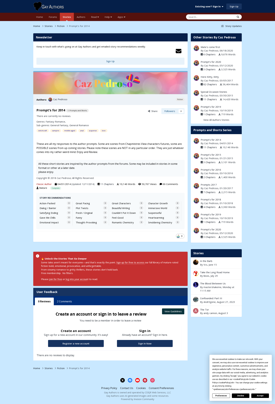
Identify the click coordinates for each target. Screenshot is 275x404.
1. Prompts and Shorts (77, 110)
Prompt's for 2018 (211, 199)
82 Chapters (210, 84)
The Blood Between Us (213, 283)
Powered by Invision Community (137, 399)
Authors (81, 16)
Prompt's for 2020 (211, 61)
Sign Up (234, 6)
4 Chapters (209, 207)
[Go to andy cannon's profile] (195, 311)
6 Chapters (209, 54)
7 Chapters (209, 192)
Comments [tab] (64, 301)
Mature (43, 187)
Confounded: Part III (216, 300)
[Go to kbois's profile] (195, 273)
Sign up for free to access (130, 262)
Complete (56, 188)
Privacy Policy (109, 388)
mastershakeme (212, 287)
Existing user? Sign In (208, 6)
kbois (206, 275)
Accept (260, 396)
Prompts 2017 (209, 184)
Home (39, 16)
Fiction (180, 99)
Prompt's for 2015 (211, 154)
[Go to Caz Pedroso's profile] (50, 99)
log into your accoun (76, 279)
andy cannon (210, 313)
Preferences (221, 396)
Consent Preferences (161, 388)
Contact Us (126, 388)
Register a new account (76, 343)
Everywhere (225, 16)
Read (94, 16)
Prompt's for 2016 (211, 169)
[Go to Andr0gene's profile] (195, 299)
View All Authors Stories (216, 119)
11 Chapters (107, 184)
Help (107, 16)
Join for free (55, 279)
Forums (53, 16)
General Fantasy (59, 125)
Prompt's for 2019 (211, 106)
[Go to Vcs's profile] (195, 262)
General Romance (79, 125)
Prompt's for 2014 (211, 139)
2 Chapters (209, 177)
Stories (67, 16)
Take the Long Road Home (216, 274)
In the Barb (216, 262)
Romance (60, 121)
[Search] (238, 16)
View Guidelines (173, 311)
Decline (240, 396)
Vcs (205, 264)
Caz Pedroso (60, 99)
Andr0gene (210, 301)
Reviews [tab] (44, 301)
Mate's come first (210, 47)
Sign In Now (145, 343)
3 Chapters (209, 69)
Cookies (141, 388)
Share (154, 111)
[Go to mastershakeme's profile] (195, 284)
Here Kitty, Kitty (210, 76)
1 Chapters (209, 114)
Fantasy (50, 121)
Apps (121, 16)
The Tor (204, 309)
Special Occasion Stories (214, 91)
